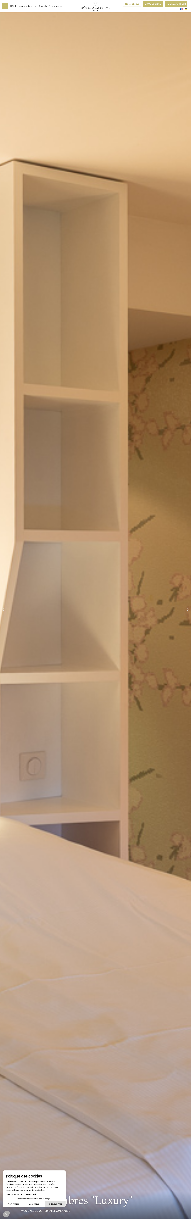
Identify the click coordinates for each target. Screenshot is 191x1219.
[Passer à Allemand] (185, 9)
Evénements (55, 6)
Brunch (43, 6)
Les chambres (25, 6)
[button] (3, 609)
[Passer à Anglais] (181, 9)
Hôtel (13, 6)
